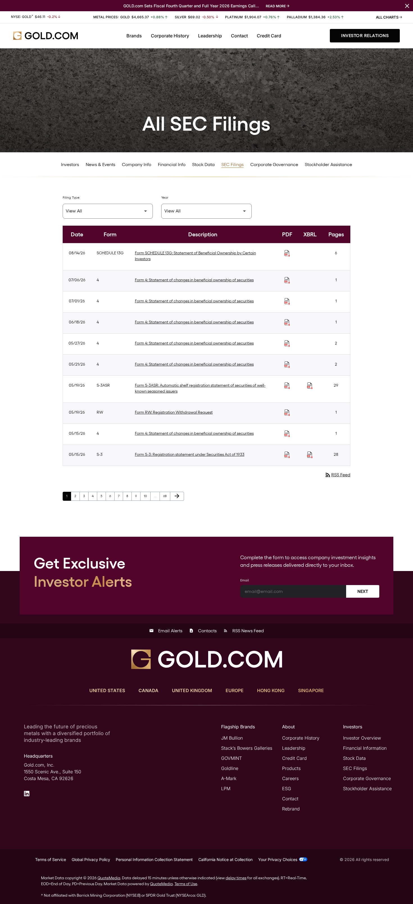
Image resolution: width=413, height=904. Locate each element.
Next (362, 591)
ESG (286, 788)
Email (244, 580)
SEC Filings (232, 164)
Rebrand (291, 809)
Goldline (229, 768)
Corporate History (170, 35)
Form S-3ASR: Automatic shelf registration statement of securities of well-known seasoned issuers (200, 388)
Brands (134, 35)
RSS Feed (337, 474)
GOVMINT (231, 758)
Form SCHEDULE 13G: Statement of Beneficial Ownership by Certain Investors (195, 256)
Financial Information (365, 748)
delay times (236, 878)
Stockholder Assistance (328, 164)
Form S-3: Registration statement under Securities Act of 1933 (189, 454)
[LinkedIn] (27, 793)
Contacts (203, 630)
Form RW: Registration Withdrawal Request (174, 412)
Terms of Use (185, 884)
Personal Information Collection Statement (154, 859)
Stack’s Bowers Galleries (246, 748)
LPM (225, 788)
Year (164, 198)
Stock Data (203, 164)
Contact (239, 35)
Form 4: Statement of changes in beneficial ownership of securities (194, 280)
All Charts (387, 17)
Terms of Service (50, 859)
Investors (70, 164)
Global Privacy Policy (91, 859)
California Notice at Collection (225, 859)
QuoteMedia (108, 878)
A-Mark (228, 778)
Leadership (210, 35)
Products (291, 768)
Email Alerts (165, 630)
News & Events (100, 164)
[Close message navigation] (407, 5)
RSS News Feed (243, 630)
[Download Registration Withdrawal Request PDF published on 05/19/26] (287, 412)
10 (147, 496)
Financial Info (171, 164)
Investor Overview (362, 738)
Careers (290, 778)
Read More (276, 6)
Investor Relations (365, 35)
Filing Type (71, 198)
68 (166, 496)
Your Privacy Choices (277, 859)
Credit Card (269, 35)
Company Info (136, 164)
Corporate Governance (274, 164)
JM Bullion (232, 738)
